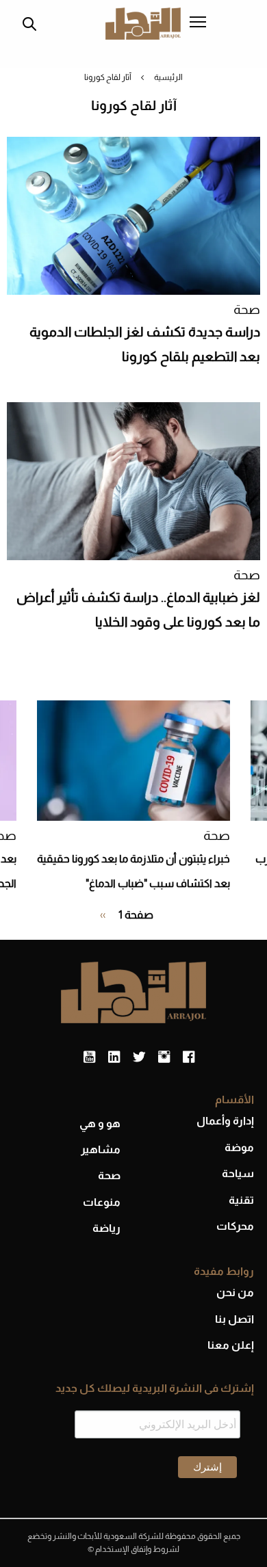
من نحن (235, 1292)
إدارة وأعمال (225, 1121)
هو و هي (99, 1123)
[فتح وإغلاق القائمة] (198, 23)
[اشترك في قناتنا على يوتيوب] (89, 1057)
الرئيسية (168, 77)
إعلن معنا (230, 1345)
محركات (235, 1226)
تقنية (241, 1200)
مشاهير (100, 1149)
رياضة (106, 1228)
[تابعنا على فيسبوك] (188, 1057)
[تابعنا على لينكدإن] (114, 1057)
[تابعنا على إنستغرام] (164, 1057)
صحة (246, 309)
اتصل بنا (234, 1319)
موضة (239, 1147)
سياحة (238, 1173)
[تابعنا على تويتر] (139, 1057)
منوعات (101, 1202)
